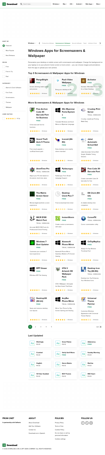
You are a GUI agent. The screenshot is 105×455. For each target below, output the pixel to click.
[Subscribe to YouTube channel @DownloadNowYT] (91, 423)
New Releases (10, 55)
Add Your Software (35, 426)
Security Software (77, 43)
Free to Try (9, 71)
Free (7, 67)
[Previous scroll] (39, 43)
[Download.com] (9, 4)
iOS (71, 4)
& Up (18, 118)
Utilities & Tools (92, 43)
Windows (56, 4)
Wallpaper (9, 107)
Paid (7, 76)
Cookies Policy (59, 430)
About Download (34, 423)
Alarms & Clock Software (13, 88)
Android (78, 4)
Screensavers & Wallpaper (63, 43)
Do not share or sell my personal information (62, 434)
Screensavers (10, 97)
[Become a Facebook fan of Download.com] (82, 423)
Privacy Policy (59, 423)
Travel (85, 43)
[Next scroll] (100, 43)
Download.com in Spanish (37, 433)
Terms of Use (59, 426)
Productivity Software (48, 43)
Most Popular (10, 50)
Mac (64, 4)
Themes (8, 102)
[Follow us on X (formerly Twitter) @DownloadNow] (87, 423)
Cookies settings (60, 439)
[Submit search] (21, 4)
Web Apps (89, 4)
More (98, 4)
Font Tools (9, 92)
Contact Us (32, 430)
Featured (8, 46)
